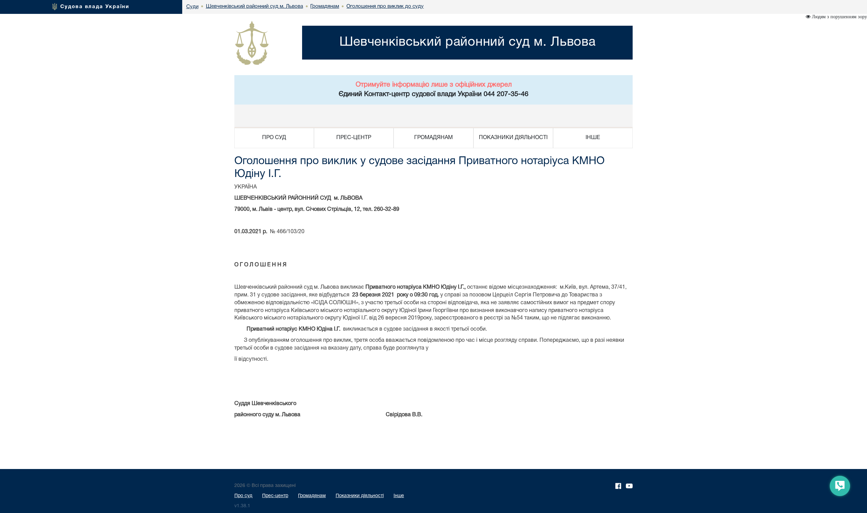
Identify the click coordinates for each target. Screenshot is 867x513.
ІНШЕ (593, 137)
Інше (399, 496)
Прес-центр (275, 496)
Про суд (243, 496)
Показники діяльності (360, 496)
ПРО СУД (274, 137)
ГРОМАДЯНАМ (433, 137)
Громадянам (312, 496)
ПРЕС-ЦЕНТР (353, 137)
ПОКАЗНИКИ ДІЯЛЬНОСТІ (513, 137)
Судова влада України (94, 6)
